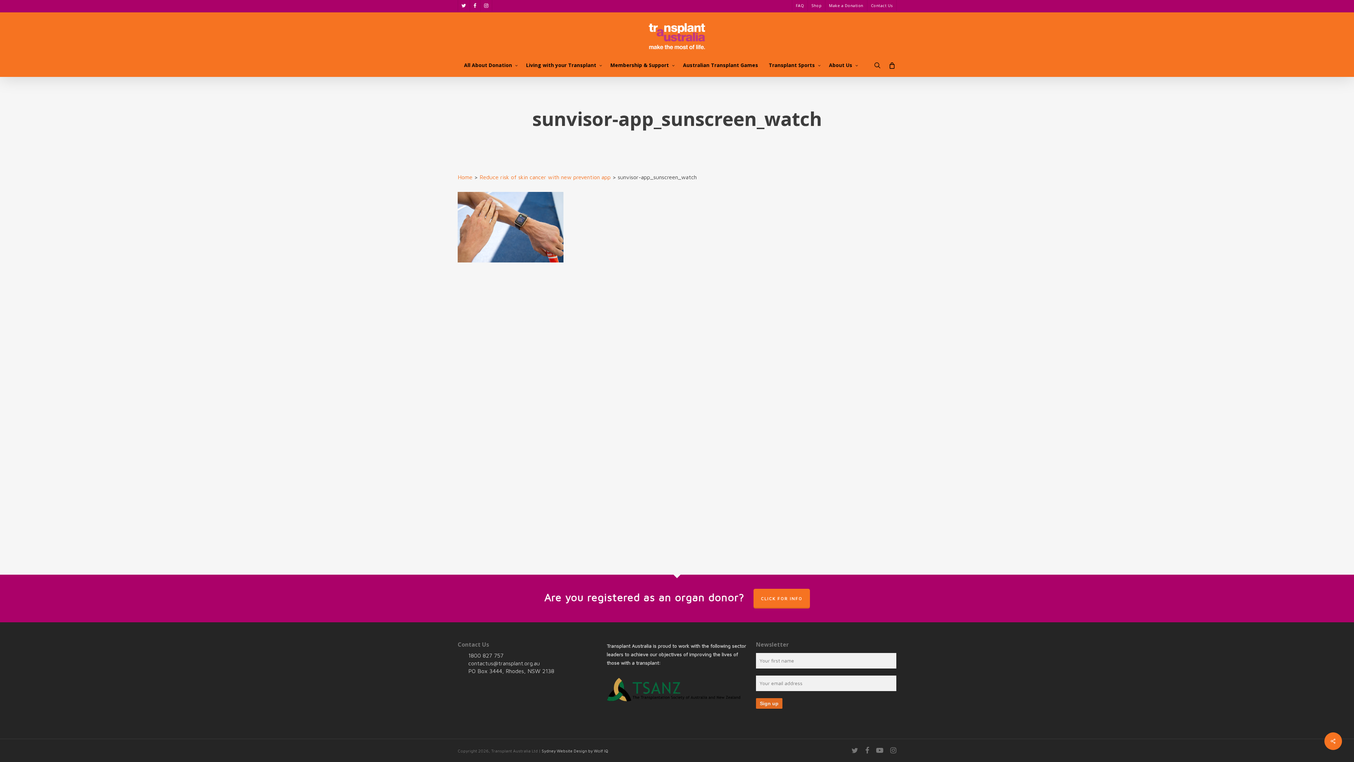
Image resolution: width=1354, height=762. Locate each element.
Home (465, 177)
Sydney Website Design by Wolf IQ (575, 751)
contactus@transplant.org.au (504, 663)
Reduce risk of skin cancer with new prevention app (545, 177)
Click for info (782, 598)
